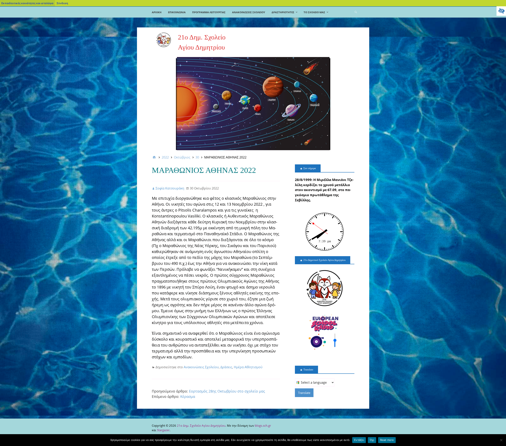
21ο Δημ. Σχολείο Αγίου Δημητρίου (201, 425)
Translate (304, 393)
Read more (387, 439)
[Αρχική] (154, 157)
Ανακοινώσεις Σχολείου (248, 12)
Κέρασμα (187, 396)
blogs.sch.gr (263, 425)
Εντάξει (359, 439)
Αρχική (156, 12)
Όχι (372, 439)
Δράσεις (226, 367)
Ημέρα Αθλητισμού (248, 367)
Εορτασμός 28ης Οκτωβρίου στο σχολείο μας (227, 391)
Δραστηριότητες (283, 12)
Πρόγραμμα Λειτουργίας (209, 12)
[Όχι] (501, 440)
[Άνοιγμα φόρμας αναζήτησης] (355, 11)
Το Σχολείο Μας (314, 12)
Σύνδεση (62, 3)
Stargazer (163, 430)
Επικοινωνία (177, 12)
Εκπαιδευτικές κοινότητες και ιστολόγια (27, 3)
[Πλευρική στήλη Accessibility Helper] (501, 11)
